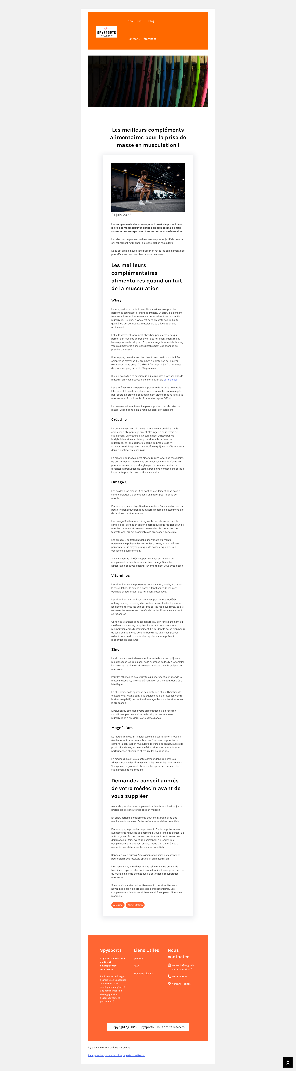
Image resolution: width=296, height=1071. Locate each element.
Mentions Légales (143, 973)
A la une (118, 905)
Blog (136, 966)
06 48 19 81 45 (179, 976)
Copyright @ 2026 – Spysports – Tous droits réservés (148, 1027)
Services (138, 958)
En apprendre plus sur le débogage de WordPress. (116, 1055)
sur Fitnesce (170, 379)
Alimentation (135, 905)
